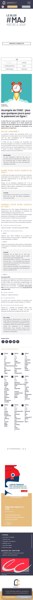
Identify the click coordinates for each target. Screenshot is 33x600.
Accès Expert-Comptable (8, 537)
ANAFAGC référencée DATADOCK (10, 555)
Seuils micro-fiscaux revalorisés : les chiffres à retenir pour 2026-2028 (7, 418)
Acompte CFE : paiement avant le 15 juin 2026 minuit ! (28, 365)
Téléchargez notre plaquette (8, 541)
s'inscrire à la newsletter (16, 43)
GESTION (24, 69)
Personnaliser (24, 597)
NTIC (24, 66)
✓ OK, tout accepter (9, 597)
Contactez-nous (6, 539)
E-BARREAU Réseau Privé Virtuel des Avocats (13, 553)
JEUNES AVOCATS (10, 66)
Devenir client (12, 6)
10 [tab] (19, 448)
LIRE (8, 523)
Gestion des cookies (7, 547)
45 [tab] (23, 448)
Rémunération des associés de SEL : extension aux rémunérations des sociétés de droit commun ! (19, 420)
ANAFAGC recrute (6, 543)
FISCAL (10, 62)
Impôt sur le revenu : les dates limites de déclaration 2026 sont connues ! (28, 391)
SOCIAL (24, 62)
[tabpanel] (16, 392)
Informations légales (7, 545)
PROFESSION (9, 69)
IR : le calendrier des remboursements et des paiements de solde (9, 366)
